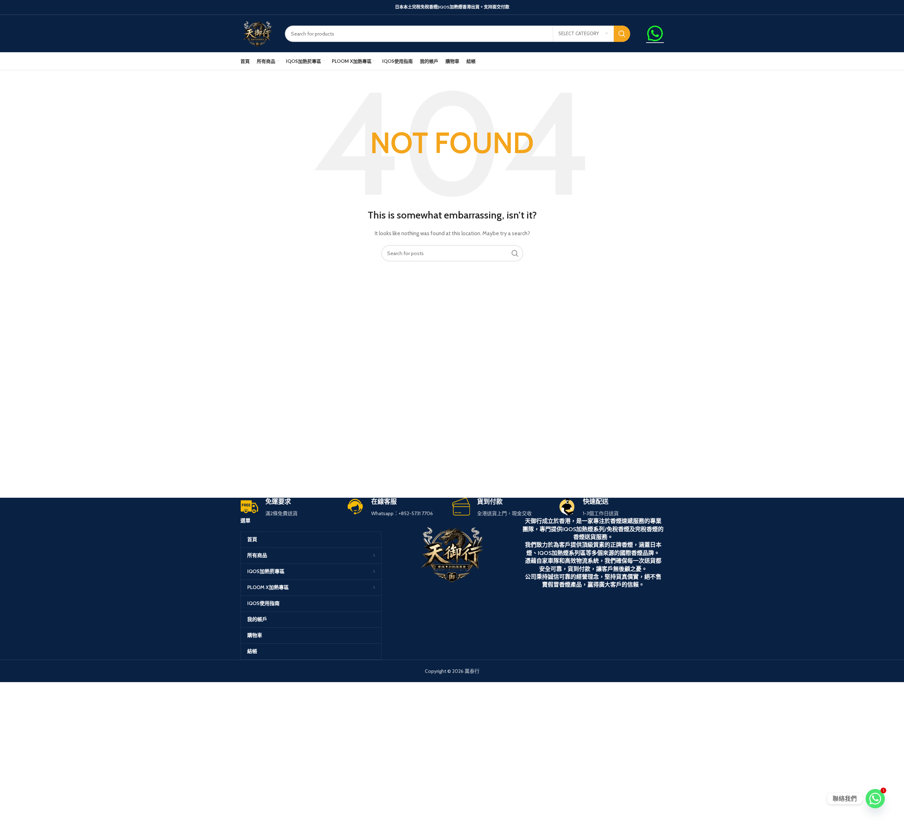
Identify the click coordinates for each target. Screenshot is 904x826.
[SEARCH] (622, 34)
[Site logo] (257, 33)
